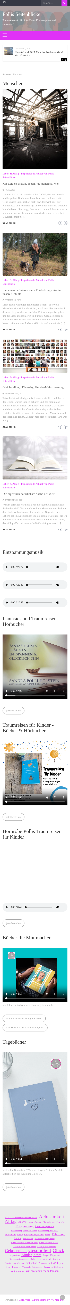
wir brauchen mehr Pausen (42, 1271)
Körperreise (55, 1255)
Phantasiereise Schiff (47, 1263)
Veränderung (17, 1271)
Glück (58, 1250)
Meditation (54, 1259)
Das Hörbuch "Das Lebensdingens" (25, 1027)
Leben (33, 1259)
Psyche (60, 1263)
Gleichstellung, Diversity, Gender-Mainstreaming (33, 387)
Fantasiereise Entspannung (45, 1239)
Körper (46, 1255)
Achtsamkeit (51, 1216)
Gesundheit (39, 1250)
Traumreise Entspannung (32, 1267)
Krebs (37, 1255)
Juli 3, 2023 (10, 190)
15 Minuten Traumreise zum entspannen (21, 1217)
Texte (7, 1267)
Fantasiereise (28, 1238)
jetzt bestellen (13, 710)
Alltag (11, 1221)
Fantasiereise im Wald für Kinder (24, 1242)
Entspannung (24, 1226)
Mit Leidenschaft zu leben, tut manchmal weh (31, 183)
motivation (31, 1263)
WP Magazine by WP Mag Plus (48, 1299)
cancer (30, 1222)
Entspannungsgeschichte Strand (24, 1230)
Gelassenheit (16, 1250)
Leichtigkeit (42, 1259)
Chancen (37, 1222)
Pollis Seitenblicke (21, 14)
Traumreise (16, 1267)
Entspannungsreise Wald (48, 1230)
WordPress (24, 1299)
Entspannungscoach (44, 1226)
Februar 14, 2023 (13, 300)
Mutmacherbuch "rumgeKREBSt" (24, 1018)
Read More (9, 223)
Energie (60, 1222)
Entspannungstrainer (34, 1234)
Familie (17, 1238)
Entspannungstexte (14, 1234)
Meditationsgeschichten (14, 1263)
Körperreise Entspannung (20, 1259)
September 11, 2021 (14, 394)
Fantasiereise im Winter (48, 1242)
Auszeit (22, 1221)
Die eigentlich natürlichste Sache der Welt (29, 494)
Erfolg (47, 1234)
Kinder (26, 1255)
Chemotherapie (49, 1222)
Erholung (58, 1234)
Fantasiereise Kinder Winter (24, 1246)
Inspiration (15, 1255)
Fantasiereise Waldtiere (46, 1246)
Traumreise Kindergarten (54, 1267)
